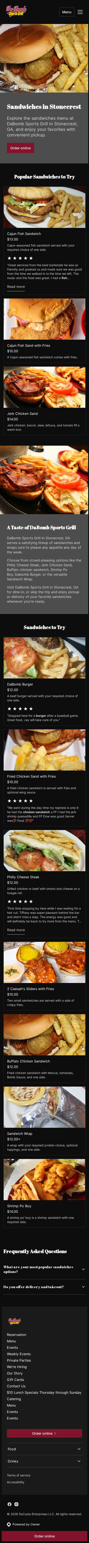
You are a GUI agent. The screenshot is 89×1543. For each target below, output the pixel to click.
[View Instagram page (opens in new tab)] (16, 1516)
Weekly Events (19, 1361)
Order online (20, 148)
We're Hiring (17, 1374)
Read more (16, 286)
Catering (14, 1411)
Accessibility (15, 1494)
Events (12, 1355)
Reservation (16, 1342)
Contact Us (16, 1393)
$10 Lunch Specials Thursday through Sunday (37, 1402)
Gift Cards (15, 1387)
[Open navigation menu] (80, 12)
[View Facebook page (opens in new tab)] (9, 1516)
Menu (67, 12)
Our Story (15, 1381)
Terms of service (18, 1487)
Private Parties (19, 1368)
